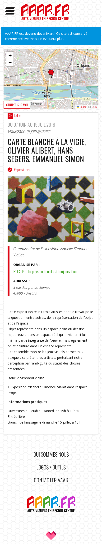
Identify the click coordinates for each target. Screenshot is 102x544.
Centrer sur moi (17, 104)
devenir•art (45, 33)
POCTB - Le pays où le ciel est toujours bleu (45, 271)
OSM (94, 107)
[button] (51, 74)
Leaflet (83, 107)
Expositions (22, 169)
